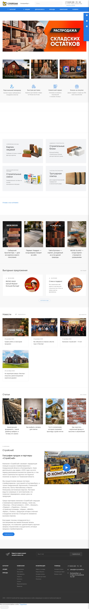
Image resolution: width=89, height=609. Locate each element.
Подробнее (23, 604)
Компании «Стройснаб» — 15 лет (72, 341)
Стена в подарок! (55, 281)
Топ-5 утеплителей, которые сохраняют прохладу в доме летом (55, 429)
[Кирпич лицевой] (33, 151)
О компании (20, 569)
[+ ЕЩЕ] (83, 9)
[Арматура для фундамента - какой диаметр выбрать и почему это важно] (12, 411)
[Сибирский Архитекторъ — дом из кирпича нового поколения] (12, 234)
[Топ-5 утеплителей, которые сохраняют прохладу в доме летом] (55, 411)
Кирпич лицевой (10, 148)
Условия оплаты (40, 574)
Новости (19, 576)
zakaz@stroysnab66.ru (77, 569)
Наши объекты (40, 571)
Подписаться (76, 554)
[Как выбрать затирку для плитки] (33, 411)
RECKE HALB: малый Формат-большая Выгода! (12, 283)
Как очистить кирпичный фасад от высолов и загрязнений (77, 429)
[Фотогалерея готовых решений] (16, 69)
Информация (40, 565)
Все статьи (83, 394)
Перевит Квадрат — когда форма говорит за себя (34, 253)
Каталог (6, 565)
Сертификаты (21, 574)
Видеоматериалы (22, 584)
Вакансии (19, 586)
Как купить (20, 571)
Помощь (57, 565)
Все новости (82, 314)
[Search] (60, 3)
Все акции (83, 270)
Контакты (19, 579)
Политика (38, 579)
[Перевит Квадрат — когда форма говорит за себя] (33, 234)
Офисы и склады (40, 569)
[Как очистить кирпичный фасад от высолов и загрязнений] (76, 411)
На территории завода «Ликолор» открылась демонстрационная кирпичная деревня (15, 376)
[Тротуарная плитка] (76, 178)
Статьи (19, 581)
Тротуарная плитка (56, 174)
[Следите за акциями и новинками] (73, 69)
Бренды (5, 572)
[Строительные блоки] (76, 151)
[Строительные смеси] (33, 178)
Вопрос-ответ (58, 574)
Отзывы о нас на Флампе (10, 202)
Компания (20, 565)
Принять (4, 607)
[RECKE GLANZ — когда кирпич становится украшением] (76, 234)
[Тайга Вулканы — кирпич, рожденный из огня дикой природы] (55, 234)
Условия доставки (41, 576)
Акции (5, 569)
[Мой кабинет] (85, 4)
